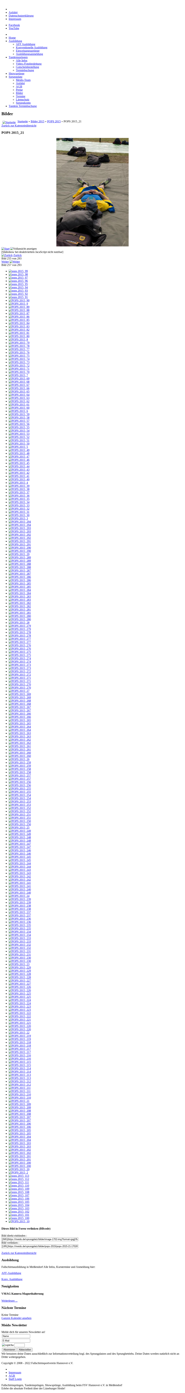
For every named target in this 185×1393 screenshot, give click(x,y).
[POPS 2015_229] (20, 967)
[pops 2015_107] (19, 1195)
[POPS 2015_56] (19, 424)
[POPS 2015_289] (20, 557)
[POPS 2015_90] (19, 300)
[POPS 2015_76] (19, 352)
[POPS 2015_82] (19, 329)
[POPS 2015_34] (19, 502)
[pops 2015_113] (19, 1175)
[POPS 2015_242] (20, 876)
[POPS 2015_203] (20, 1143)
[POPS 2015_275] (20, 651)
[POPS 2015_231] (20, 951)
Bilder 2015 (37, 121)
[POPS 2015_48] (19, 453)
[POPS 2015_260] (20, 752)
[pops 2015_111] (19, 1182)
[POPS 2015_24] (19, 895)
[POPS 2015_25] (19, 827)
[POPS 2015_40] (19, 479)
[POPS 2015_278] (20, 632)
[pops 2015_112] (19, 1179)
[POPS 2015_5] (18, 446)
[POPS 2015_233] (20, 938)
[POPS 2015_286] (20, 577)
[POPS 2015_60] (19, 407)
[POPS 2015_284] (20, 590)
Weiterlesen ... (9, 1300)
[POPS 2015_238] (20, 905)
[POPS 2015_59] (19, 414)
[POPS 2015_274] (20, 658)
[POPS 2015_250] (20, 821)
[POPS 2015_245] (20, 856)
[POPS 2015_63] (19, 398)
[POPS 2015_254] (20, 795)
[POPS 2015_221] (20, 1019)
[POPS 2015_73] (19, 362)
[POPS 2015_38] (19, 489)
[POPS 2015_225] (20, 993)
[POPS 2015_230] (20, 957)
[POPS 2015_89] (19, 306)
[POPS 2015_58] (19, 417)
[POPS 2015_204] (20, 1136)
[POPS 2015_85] (19, 319)
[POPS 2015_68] (19, 381)
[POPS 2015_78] (19, 345)
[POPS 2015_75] (19, 355)
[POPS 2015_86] (19, 316)
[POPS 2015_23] (19, 964)
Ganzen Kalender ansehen (16, 1318)
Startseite (23, 121)
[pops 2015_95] (18, 284)
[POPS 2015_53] (19, 433)
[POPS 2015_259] (20, 762)
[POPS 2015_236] (20, 918)
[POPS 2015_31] (19, 511)
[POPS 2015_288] (20, 564)
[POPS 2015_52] (19, 437)
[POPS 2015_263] (20, 733)
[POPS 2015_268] (20, 700)
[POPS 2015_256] (20, 782)
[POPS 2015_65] (19, 391)
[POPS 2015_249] (20, 830)
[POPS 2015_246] (20, 850)
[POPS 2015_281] (20, 609)
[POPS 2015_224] (20, 1000)
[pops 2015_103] (19, 1208)
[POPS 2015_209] (20, 1104)
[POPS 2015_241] (20, 882)
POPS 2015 (54, 121)
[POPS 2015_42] (19, 472)
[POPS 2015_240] (20, 889)
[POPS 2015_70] (19, 372)
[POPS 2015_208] (20, 1110)
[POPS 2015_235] (20, 925)
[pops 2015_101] (19, 1214)
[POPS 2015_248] (20, 837)
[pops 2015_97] (18, 277)
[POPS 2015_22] (19, 1032)
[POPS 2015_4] (18, 482)
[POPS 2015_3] (18, 518)
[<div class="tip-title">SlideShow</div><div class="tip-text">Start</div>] (5, 248)
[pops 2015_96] (18, 280)
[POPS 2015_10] (19, 1221)
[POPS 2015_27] (19, 690)
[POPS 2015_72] (19, 365)
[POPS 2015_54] (19, 430)
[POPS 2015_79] (19, 342)
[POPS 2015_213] (20, 1074)
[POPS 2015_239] (20, 899)
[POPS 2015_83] (19, 326)
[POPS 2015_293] (20, 528)
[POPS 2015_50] (19, 443)
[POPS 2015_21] (19, 1100)
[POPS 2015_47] (19, 456)
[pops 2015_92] (18, 293)
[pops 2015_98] (18, 274)
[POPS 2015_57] (19, 420)
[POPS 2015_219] (20, 1035)
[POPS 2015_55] (19, 427)
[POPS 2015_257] (20, 775)
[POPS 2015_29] (19, 554)
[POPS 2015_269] (20, 694)
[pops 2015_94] (18, 287)
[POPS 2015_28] (19, 622)
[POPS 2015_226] (20, 987)
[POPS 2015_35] (19, 498)
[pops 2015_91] (18, 297)
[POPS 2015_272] (20, 671)
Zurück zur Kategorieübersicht (18, 125)
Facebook (14, 25)
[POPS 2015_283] (20, 596)
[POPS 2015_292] (20, 534)
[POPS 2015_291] (20, 541)
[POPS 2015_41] (19, 476)
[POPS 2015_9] (18, 303)
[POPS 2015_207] (20, 1117)
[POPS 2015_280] (20, 616)
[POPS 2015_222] (20, 1013)
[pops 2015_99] (18, 271)
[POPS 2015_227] (20, 980)
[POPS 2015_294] (20, 521)
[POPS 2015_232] (20, 944)
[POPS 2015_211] (20, 1087)
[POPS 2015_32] (19, 508)
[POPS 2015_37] (19, 492)
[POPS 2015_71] (19, 368)
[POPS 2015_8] (18, 339)
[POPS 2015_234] (20, 931)
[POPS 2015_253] (20, 801)
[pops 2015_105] (19, 1201)
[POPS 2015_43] (19, 469)
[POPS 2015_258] (20, 769)
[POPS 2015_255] (20, 788)
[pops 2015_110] (19, 1185)
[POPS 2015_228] (20, 974)
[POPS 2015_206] (20, 1123)
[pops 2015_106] (19, 1198)
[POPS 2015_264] (20, 726)
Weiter (5, 261)
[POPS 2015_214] (20, 1068)
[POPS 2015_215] (20, 1061)
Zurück (17, 255)
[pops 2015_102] (19, 1211)
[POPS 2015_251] (20, 814)
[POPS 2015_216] (20, 1055)
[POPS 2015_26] (19, 759)
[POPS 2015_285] (20, 583)
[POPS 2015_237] (20, 912)
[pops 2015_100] (19, 1218)
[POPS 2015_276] (20, 645)
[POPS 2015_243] (20, 869)
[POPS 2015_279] (20, 625)
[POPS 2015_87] (19, 313)
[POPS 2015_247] (20, 843)
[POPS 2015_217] (20, 1048)
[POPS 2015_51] (19, 440)
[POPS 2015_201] (20, 1156)
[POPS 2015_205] (20, 1130)
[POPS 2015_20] (19, 1169)
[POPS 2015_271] (20, 677)
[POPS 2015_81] (19, 332)
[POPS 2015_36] (19, 495)
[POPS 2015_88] (19, 310)
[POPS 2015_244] (20, 863)
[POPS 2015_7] (18, 375)
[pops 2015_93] (18, 290)
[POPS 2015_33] (19, 505)
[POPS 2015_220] (20, 1026)
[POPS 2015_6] (18, 411)
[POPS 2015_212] (20, 1081)
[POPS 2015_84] (19, 323)
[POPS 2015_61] (19, 404)
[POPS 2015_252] (20, 808)
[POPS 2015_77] (19, 349)
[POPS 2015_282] (20, 603)
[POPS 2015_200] (20, 1162)
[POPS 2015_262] (20, 739)
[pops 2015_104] (19, 1205)
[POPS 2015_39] (19, 485)
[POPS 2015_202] (20, 1149)
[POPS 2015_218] (20, 1042)
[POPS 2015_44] (19, 466)
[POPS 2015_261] (20, 746)
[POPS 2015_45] (19, 463)
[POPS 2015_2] (18, 1172)
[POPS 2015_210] (20, 1094)
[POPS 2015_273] (20, 664)
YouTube (14, 28)
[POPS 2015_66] (19, 388)
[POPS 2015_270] (20, 684)
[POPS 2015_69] (19, 378)
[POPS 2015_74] (19, 358)
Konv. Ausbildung (11, 1279)
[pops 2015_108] (19, 1192)
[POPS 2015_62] (19, 401)
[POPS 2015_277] (20, 638)
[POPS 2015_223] (20, 1006)
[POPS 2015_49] (19, 450)
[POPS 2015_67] (19, 385)
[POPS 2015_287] (20, 570)
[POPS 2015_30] (19, 515)
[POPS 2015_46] (19, 459)
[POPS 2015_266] (20, 713)
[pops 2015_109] (19, 1188)
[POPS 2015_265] (20, 720)
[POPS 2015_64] (19, 394)
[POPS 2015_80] (19, 336)
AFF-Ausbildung (11, 1273)
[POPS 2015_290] (20, 547)
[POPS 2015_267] (20, 707)
